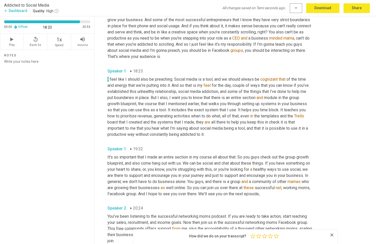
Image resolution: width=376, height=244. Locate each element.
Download (322, 8)
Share (357, 8)
